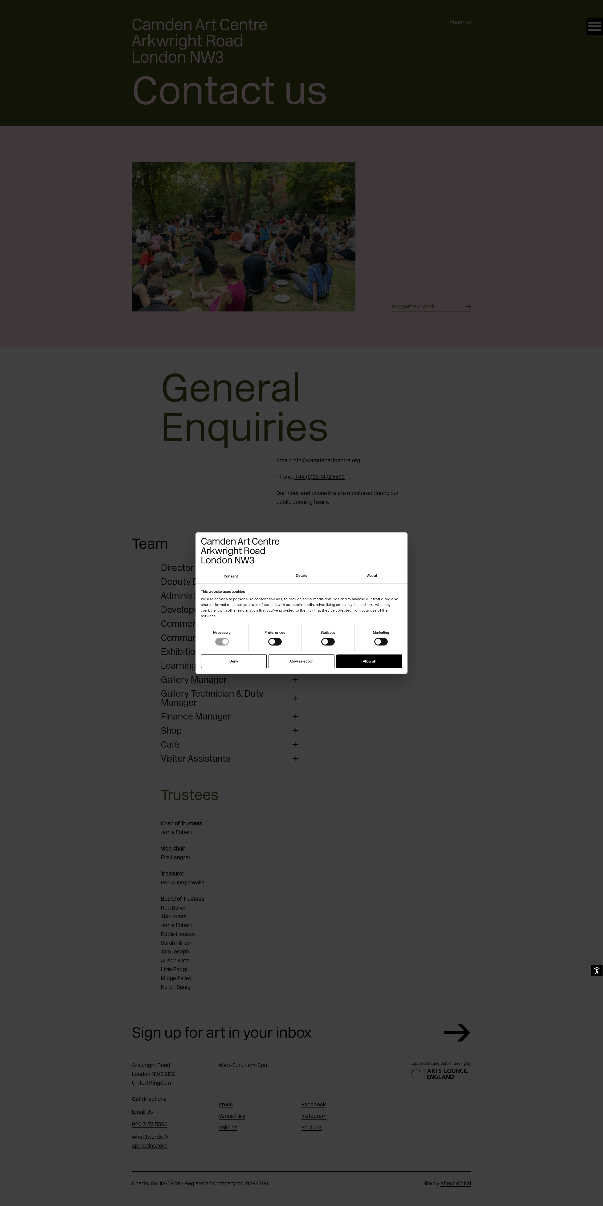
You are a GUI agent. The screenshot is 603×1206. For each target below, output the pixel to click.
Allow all (369, 661)
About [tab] (372, 575)
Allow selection (301, 661)
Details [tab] (301, 575)
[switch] (275, 642)
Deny (233, 661)
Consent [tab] (231, 576)
